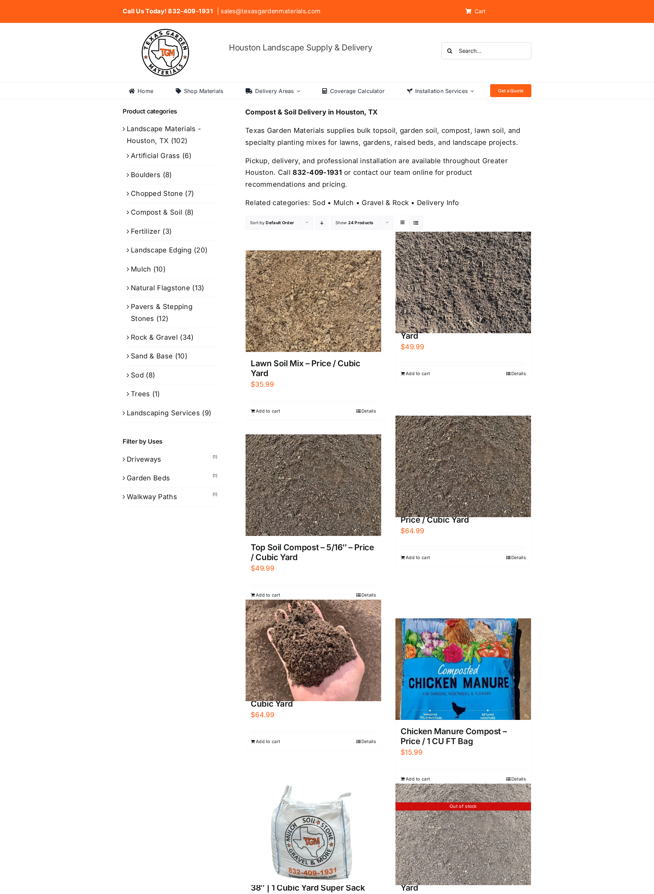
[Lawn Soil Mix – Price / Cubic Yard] (313, 301)
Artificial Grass (155, 156)
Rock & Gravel (154, 337)
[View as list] (416, 222)
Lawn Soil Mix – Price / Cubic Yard (305, 368)
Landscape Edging (161, 250)
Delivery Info (438, 203)
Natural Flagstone (160, 288)
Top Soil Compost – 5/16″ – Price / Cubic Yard (312, 552)
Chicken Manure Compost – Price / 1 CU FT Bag (454, 736)
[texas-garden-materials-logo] (166, 32)
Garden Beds (148, 478)
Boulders (145, 175)
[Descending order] (322, 223)
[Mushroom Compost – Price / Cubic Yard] (313, 650)
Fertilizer (145, 231)
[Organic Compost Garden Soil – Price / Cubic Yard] (463, 466)
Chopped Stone (157, 193)
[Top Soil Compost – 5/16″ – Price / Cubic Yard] (313, 485)
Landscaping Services (163, 413)
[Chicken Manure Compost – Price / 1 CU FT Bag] (463, 669)
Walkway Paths (152, 497)
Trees (140, 394)
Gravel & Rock (385, 203)
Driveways (144, 459)
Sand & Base (152, 356)
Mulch (343, 203)
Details (368, 411)
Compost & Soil (156, 212)
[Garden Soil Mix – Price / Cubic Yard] (463, 282)
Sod (318, 203)
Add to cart (268, 411)
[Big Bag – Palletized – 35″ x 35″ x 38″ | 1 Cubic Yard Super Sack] (313, 834)
